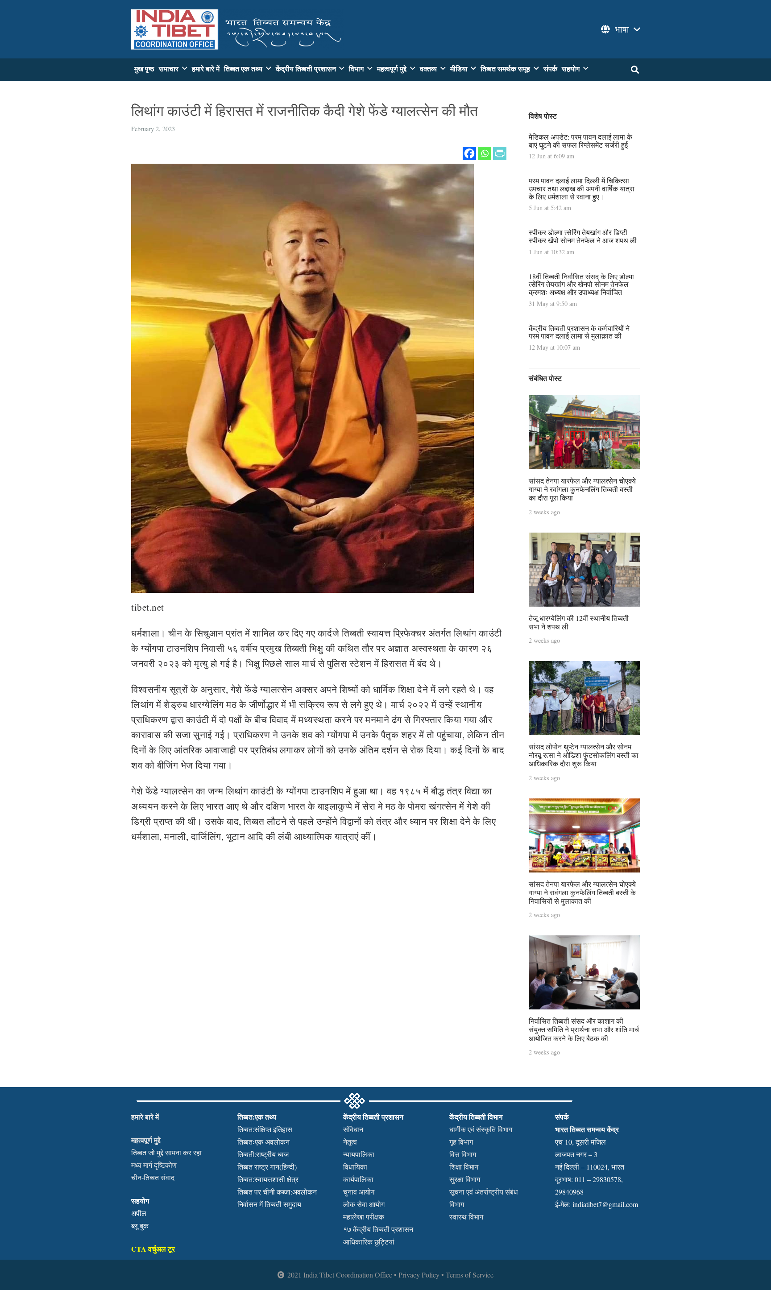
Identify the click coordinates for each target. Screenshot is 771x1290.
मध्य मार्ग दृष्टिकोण (154, 1165)
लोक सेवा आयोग (364, 1204)
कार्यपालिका (358, 1179)
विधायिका (355, 1166)
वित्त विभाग (462, 1154)
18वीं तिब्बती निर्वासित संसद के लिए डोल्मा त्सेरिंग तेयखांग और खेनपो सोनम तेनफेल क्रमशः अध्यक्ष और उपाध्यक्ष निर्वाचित (581, 284)
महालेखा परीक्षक (363, 1216)
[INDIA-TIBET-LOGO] (237, 29)
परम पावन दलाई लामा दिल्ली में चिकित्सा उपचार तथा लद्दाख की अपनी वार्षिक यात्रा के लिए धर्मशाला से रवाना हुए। (581, 188)
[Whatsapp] (484, 153)
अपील (138, 1213)
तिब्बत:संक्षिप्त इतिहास (264, 1129)
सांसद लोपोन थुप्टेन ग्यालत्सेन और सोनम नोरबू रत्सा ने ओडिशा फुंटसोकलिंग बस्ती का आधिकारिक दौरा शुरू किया (583, 755)
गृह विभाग (461, 1141)
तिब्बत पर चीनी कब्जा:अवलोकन (277, 1191)
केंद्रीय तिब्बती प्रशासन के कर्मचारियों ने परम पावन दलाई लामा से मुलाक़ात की (579, 332)
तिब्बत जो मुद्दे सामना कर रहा (166, 1152)
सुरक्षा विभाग (464, 1179)
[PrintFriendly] (499, 153)
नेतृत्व (350, 1141)
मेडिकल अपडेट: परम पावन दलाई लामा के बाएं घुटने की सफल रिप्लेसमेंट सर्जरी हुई (580, 140)
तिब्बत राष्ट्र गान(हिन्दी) (267, 1166)
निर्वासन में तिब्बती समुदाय (269, 1204)
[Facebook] (469, 153)
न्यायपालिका (358, 1154)
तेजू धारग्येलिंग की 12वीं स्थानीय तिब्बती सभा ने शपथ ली (579, 622)
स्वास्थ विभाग (466, 1216)
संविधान (353, 1129)
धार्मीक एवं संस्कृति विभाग (480, 1129)
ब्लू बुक (140, 1225)
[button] (620, 29)
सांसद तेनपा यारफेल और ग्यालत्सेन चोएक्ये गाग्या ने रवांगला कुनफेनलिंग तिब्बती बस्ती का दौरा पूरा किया (582, 489)
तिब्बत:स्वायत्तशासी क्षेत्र (267, 1179)
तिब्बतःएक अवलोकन (263, 1141)
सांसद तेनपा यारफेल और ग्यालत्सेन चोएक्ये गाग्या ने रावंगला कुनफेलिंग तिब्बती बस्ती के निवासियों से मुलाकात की (582, 892)
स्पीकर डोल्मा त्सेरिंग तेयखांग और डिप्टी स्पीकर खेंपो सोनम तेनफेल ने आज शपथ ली (583, 236)
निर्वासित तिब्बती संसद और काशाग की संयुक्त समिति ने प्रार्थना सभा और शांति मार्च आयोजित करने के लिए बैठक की (584, 1029)
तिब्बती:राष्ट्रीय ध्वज (263, 1154)
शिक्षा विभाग (463, 1166)
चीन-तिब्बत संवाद (152, 1177)
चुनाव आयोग (358, 1191)
